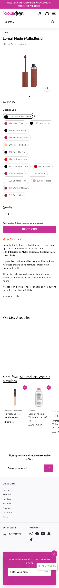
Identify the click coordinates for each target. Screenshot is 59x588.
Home (5, 32)
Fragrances (8, 508)
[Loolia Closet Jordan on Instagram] (31, 533)
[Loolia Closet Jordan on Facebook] (37, 533)
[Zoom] (47, 88)
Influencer (8, 512)
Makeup (6, 490)
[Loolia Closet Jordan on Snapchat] (49, 533)
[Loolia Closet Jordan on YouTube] (43, 533)
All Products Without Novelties (26, 378)
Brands (6, 517)
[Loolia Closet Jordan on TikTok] (31, 539)
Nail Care (7, 503)
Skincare (7, 494)
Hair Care (7, 499)
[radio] (19, 116)
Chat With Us (49, 566)
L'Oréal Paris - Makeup (14, 43)
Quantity (7, 207)
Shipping (19, 223)
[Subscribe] (48, 468)
